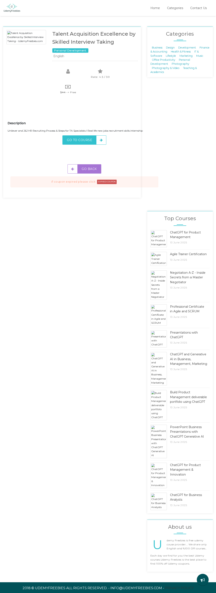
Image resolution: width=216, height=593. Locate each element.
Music (199, 55)
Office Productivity (163, 59)
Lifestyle (171, 55)
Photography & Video (166, 67)
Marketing (186, 55)
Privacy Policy (179, 588)
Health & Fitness (181, 51)
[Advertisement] (84, 110)
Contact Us (198, 8)
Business (157, 47)
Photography (180, 63)
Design (170, 47)
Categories (175, 8)
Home (155, 8)
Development (187, 47)
